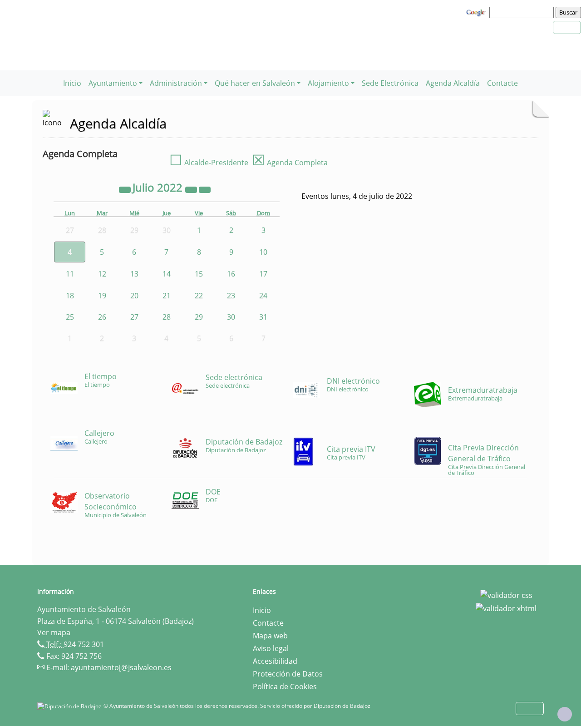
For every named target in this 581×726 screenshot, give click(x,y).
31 (263, 317)
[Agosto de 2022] (205, 189)
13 (134, 274)
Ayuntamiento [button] (113, 83)
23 (231, 296)
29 (199, 317)
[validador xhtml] (506, 608)
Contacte (502, 83)
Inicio (72, 83)
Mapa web (270, 636)
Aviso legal (271, 648)
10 (263, 252)
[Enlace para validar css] (506, 594)
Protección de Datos (288, 674)
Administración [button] (176, 83)
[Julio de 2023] (192, 189)
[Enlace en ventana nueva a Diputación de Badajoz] (70, 706)
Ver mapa (53, 632)
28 (166, 317)
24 (263, 296)
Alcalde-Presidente (208, 163)
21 (166, 296)
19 (102, 296)
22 (199, 296)
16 (231, 274)
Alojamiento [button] (328, 83)
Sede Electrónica (390, 83)
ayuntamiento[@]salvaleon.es (121, 667)
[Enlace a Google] (477, 12)
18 (70, 296)
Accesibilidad (275, 661)
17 (263, 274)
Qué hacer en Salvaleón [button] (255, 83)
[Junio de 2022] (126, 189)
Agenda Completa (290, 163)
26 (102, 317)
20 (134, 296)
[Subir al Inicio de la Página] (564, 714)
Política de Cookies (285, 686)
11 (70, 274)
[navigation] (523, 12)
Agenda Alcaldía (453, 83)
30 (231, 317)
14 (166, 274)
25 (70, 317)
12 (102, 274)
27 (134, 317)
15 (199, 274)
